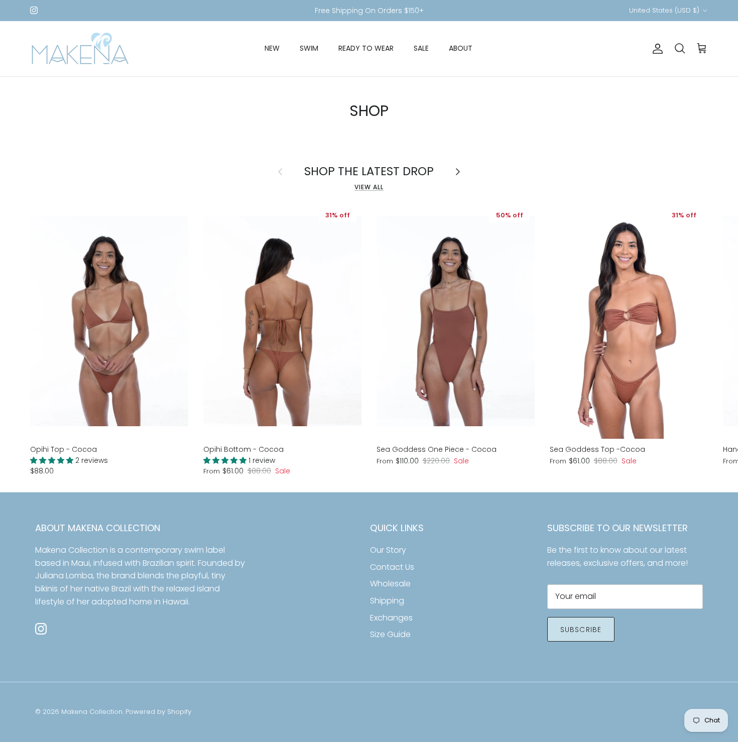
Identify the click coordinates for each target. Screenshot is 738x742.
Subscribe (580, 630)
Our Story (388, 550)
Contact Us (392, 567)
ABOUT (460, 48)
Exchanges (391, 618)
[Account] (656, 49)
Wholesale (390, 583)
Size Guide (390, 634)
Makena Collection (91, 711)
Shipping (387, 600)
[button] (52, 460)
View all (369, 187)
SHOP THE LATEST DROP (369, 171)
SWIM (309, 48)
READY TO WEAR (366, 48)
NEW (272, 48)
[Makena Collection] (80, 48)
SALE (421, 48)
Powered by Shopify (158, 711)
